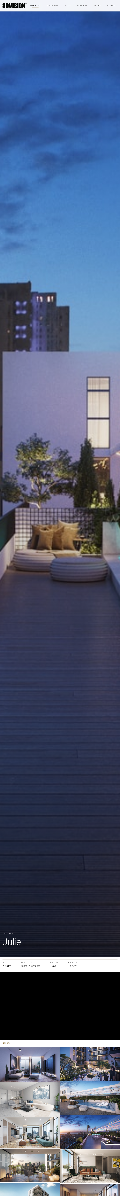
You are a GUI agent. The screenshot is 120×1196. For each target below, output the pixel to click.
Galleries (52, 6)
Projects (35, 6)
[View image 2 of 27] (30, 1099)
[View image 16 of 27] (90, 1132)
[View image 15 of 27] (90, 1098)
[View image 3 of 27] (30, 1132)
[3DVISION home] (14, 5)
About (97, 6)
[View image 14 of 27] (90, 1064)
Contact (112, 6)
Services (82, 6)
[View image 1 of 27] (30, 1064)
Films (68, 6)
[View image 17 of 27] (90, 1166)
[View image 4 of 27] (30, 1165)
